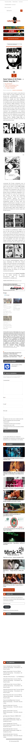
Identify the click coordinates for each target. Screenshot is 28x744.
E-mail (4, 404)
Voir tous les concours (13, 38)
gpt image (5, 716)
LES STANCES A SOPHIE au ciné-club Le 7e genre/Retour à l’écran (11, 514)
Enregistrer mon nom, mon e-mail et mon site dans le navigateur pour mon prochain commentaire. (13, 420)
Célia (4, 676)
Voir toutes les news (9, 589)
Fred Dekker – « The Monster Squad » (16, 305)
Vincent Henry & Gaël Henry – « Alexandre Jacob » (7, 323)
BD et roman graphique (11, 85)
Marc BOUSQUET (8, 83)
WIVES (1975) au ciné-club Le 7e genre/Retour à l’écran (13, 585)
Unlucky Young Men (11, 88)
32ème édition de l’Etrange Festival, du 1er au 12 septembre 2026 (13, 458)
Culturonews (15, 1)
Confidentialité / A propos (10, 4)
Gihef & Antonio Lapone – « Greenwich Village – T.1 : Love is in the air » (7, 306)
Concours (21, 1)
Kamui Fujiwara (13, 86)
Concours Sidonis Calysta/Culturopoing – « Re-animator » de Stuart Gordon (12, 667)
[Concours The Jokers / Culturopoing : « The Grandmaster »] (13, 34)
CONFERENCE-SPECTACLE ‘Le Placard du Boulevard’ (13, 488)
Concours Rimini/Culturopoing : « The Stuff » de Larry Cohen (12, 701)
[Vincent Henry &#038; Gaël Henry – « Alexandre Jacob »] (7, 318)
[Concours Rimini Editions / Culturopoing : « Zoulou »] (13, 27)
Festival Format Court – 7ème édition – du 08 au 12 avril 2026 (14, 543)
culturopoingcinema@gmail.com (10, 347)
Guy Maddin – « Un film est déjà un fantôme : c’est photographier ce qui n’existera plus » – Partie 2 (12, 356)
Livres (17, 85)
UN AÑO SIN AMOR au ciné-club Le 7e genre (12, 501)
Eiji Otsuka (7, 86)
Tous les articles (8, 1)
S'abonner (7, 607)
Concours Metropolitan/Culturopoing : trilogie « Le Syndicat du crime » (12, 720)
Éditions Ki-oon (18, 280)
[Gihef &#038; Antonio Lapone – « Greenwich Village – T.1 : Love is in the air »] (7, 300)
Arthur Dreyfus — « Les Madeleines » (16, 676)
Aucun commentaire (7, 90)
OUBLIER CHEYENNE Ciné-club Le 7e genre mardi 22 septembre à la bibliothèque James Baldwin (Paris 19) (13, 474)
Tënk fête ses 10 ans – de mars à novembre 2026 (13, 557)
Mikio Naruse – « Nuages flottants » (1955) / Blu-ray (13, 571)
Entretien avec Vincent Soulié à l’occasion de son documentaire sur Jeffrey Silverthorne (12, 353)
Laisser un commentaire (17, 90)
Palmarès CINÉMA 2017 (15, 716)
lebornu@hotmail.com (8, 345)
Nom (4, 397)
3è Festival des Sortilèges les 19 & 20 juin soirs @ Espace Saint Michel (13, 529)
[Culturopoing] (14, 24)
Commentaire (6, 380)
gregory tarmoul (6, 671)
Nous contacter (8, 7)
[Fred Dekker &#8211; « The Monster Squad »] (17, 300)
